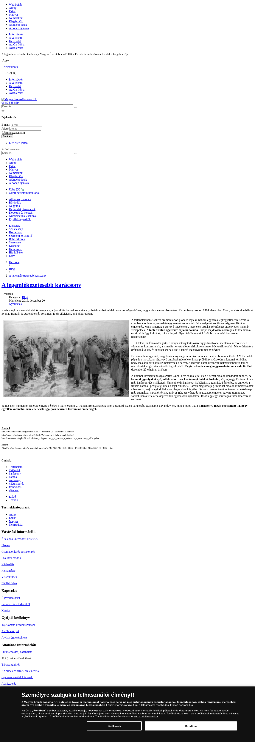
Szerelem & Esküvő (20, 235)
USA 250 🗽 (17, 189)
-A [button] (2, 60)
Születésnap (16, 229)
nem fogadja (211, 710)
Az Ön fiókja (16, 44)
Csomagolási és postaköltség (18, 551)
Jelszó (5, 128)
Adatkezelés (16, 47)
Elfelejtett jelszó (18, 142)
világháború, (16, 483)
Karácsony (15, 249)
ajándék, (14, 490)
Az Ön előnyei (10, 631)
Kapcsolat (15, 41)
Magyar (13, 14)
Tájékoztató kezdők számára (18, 624)
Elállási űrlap (9, 583)
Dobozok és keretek (20, 212)
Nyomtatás (15, 303)
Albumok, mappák (20, 199)
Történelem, (16, 466)
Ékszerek (14, 225)
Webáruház (15, 4)
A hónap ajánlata (19, 28)
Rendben (191, 725)
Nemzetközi (16, 18)
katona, (13, 476)
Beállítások (114, 725)
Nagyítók (14, 205)
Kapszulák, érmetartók (22, 209)
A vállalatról (16, 37)
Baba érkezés (17, 239)
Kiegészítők (16, 21)
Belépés (7, 136)
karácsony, (15, 473)
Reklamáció (8, 570)
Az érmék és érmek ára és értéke (20, 670)
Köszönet (14, 245)
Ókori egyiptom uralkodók (24, 192)
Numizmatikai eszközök (23, 216)
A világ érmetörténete (14, 637)
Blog (25, 297)
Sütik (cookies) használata (16, 651)
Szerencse (15, 242)
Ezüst (12, 11)
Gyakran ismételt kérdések (17, 677)
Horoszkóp (15, 232)
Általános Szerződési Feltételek (19, 539)
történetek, (15, 470)
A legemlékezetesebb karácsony (41, 284)
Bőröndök (15, 202)
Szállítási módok (11, 558)
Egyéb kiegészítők (20, 219)
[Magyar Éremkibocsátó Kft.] (19, 99)
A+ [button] (7, 60)
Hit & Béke (16, 252)
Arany (12, 8)
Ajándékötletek (18, 24)
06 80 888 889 (10, 102)
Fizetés (5, 545)
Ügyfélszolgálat (10, 597)
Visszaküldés (9, 577)
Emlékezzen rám (15, 132)
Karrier (5, 610)
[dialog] (127, 714)
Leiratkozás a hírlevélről (15, 604)
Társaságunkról (10, 664)
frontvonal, (15, 487)
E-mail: (5, 124)
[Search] (75, 107)
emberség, (15, 480)
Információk (16, 34)
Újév (12, 255)
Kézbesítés (7, 564)
